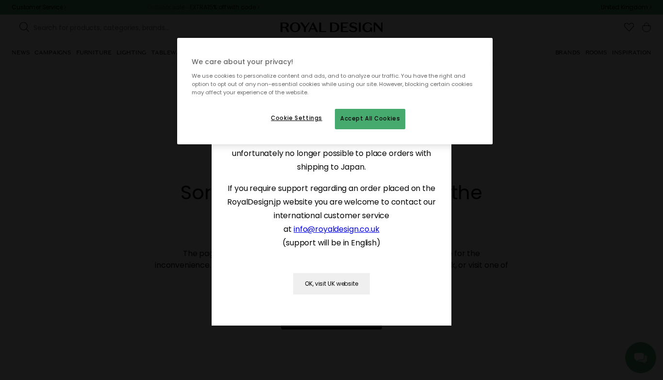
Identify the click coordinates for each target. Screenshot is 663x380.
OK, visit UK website (331, 283)
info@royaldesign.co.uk (336, 229)
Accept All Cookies (370, 118)
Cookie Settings (296, 118)
